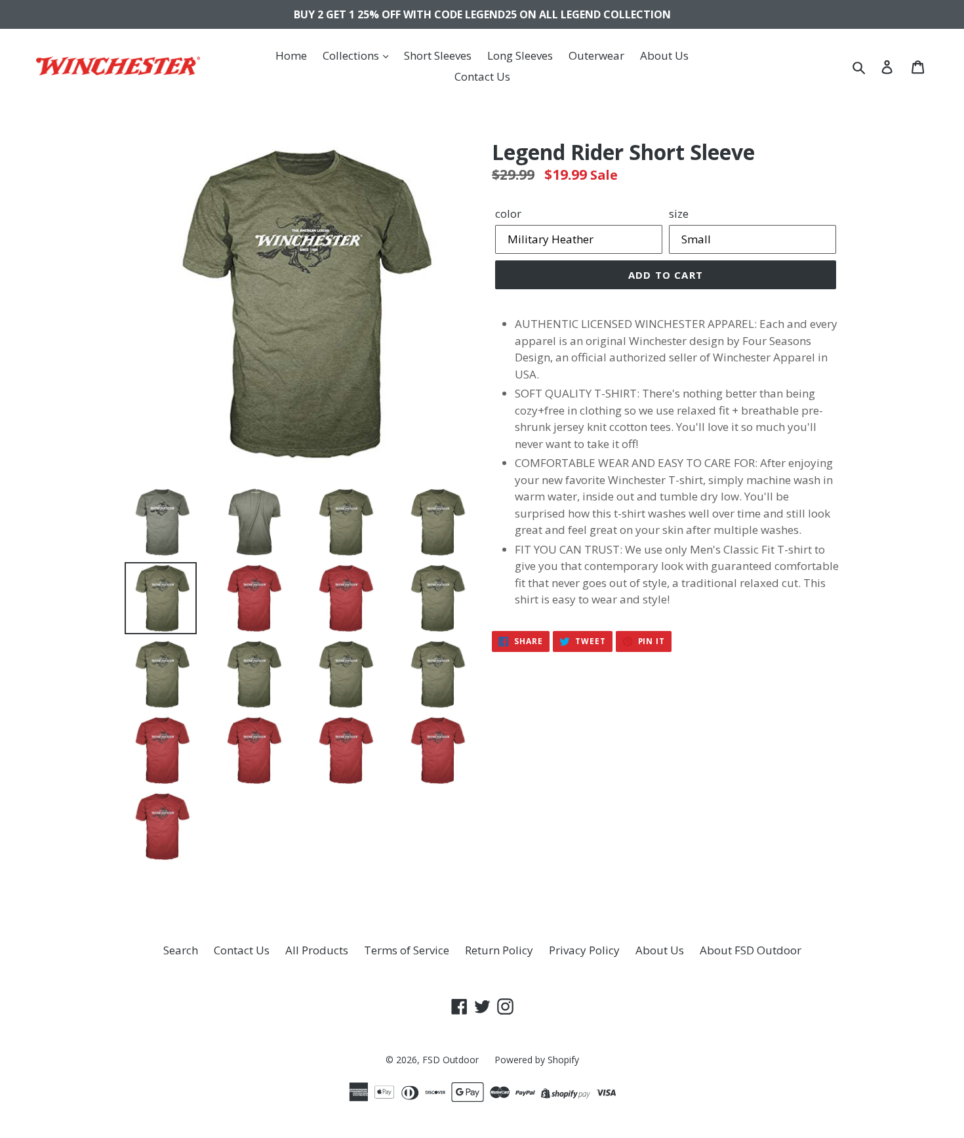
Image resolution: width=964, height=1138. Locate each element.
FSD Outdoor (450, 1059)
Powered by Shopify (536, 1059)
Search (180, 950)
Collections (352, 55)
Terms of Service (406, 950)
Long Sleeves (520, 55)
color (508, 213)
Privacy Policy (584, 950)
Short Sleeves (438, 55)
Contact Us (482, 76)
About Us (664, 55)
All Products (316, 950)
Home (291, 55)
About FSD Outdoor (750, 950)
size (679, 213)
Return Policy (499, 950)
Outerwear (596, 55)
